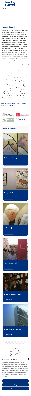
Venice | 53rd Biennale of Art (12, 263)
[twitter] (12, 342)
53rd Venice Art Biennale (9, 42)
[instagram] (15, 342)
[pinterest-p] (24, 342)
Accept (15, 381)
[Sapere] (8, 120)
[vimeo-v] (21, 342)
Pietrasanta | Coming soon (12, 158)
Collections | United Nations (12, 329)
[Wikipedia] (8, 114)
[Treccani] (22, 114)
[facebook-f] (6, 342)
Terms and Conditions (12, 393)
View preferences (15, 389)
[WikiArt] (22, 120)
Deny (15, 385)
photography (11, 36)
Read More (9, 163)
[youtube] (9, 342)
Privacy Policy (20, 393)
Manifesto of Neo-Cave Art (10, 40)
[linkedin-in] (18, 342)
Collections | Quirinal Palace (12, 294)
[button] (28, 359)
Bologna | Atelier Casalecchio (13, 193)
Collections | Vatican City (11, 228)
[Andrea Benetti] (15, 4)
